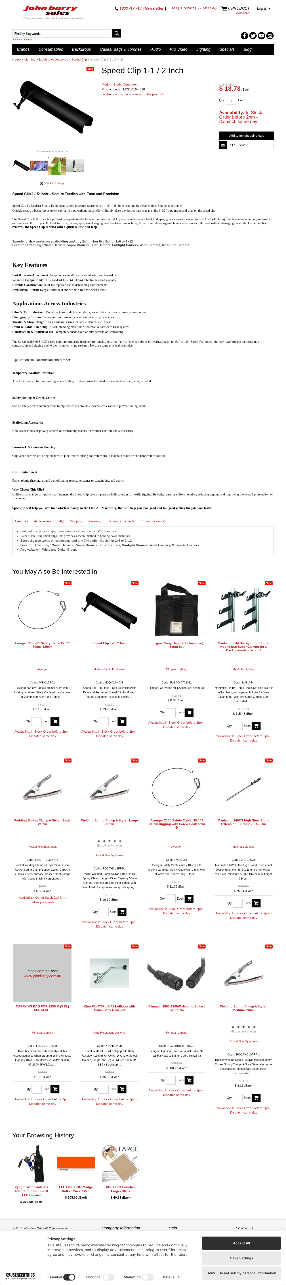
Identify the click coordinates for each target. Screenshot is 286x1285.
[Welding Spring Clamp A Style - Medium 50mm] (243, 973)
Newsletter (154, 8)
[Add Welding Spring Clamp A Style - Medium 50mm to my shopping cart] (256, 1098)
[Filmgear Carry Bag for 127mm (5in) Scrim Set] (176, 610)
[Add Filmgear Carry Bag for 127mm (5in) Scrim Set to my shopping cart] (189, 712)
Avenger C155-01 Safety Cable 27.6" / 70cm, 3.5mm (42, 644)
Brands (23, 49)
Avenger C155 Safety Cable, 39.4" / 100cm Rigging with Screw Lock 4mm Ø (176, 824)
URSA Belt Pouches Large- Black (121, 1189)
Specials (227, 49)
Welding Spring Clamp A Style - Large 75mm (109, 822)
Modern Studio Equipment (120, 84)
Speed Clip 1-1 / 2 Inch (110, 643)
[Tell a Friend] (223, 145)
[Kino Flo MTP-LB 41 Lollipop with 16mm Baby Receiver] (109, 973)
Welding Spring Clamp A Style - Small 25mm (42, 822)
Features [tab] (21, 521)
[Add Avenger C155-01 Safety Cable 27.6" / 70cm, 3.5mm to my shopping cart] (54, 721)
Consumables (50, 49)
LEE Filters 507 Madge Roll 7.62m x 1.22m (76, 1189)
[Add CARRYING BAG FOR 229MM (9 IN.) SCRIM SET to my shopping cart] (54, 1089)
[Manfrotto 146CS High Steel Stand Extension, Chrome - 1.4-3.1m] (243, 787)
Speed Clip (79, 59)
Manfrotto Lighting (243, 669)
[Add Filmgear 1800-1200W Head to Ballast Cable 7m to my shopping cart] (189, 1080)
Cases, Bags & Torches (121, 49)
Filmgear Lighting (176, 669)
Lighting (203, 49)
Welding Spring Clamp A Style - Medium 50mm (243, 1008)
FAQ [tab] (60, 521)
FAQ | (174, 8)
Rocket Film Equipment (42, 846)
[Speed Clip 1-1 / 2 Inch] (109, 610)
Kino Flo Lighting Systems (109, 1032)
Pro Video (178, 49)
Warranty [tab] (94, 521)
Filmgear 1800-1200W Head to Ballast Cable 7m (176, 1008)
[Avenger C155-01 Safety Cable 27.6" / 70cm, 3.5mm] (42, 610)
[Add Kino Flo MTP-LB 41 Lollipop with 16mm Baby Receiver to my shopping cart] (122, 1089)
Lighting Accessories (53, 59)
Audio (156, 49)
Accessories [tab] (42, 521)
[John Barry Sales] (53, 13)
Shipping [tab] (76, 521)
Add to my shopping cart (246, 135)
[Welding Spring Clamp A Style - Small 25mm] (42, 787)
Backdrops (81, 49)
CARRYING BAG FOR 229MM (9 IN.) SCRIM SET (42, 1008)
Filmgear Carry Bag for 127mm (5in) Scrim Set (176, 644)
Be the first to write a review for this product (132, 94)
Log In (264, 8)
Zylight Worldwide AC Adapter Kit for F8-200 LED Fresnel (31, 1191)
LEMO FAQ (207, 8)
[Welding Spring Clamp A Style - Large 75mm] (109, 787)
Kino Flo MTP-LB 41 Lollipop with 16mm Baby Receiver (109, 1008)
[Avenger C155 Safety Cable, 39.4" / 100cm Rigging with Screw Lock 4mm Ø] (176, 787)
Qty (221, 100)
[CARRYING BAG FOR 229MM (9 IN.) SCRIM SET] (42, 973)
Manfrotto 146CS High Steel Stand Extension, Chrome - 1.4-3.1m (243, 822)
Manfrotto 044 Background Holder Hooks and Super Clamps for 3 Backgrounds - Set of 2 (243, 646)
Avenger (42, 669)
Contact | (188, 8)
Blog (248, 49)
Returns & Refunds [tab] (120, 521)
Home (16, 59)
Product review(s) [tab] (153, 521)
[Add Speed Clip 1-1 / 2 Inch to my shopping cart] (122, 721)
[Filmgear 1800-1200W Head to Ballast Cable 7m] (176, 973)
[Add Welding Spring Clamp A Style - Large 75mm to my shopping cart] (122, 912)
